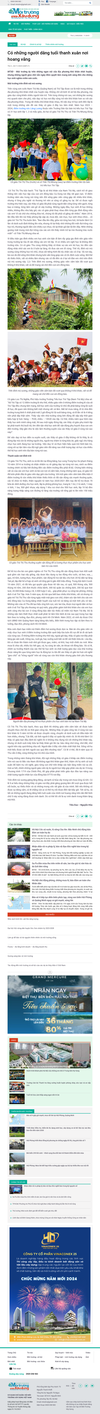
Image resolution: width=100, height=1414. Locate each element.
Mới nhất (11, 1361)
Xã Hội (23, 44)
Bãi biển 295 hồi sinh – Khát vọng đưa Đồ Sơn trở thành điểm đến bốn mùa (55, 1153)
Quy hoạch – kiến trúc (64, 1353)
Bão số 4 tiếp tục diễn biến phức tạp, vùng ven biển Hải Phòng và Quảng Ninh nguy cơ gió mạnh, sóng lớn (62, 899)
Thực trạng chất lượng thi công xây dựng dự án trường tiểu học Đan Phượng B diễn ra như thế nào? (49, 1067)
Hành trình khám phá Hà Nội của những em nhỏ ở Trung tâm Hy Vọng (52, 1071)
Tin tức (30, 1353)
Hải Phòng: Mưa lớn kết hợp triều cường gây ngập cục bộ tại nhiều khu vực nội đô (57, 1166)
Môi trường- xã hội (34, 1357)
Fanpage (52, 1)
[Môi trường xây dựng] (23, 13)
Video (62, 24)
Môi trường (25, 24)
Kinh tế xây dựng (15, 29)
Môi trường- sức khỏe (36, 1361)
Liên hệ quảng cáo (63, 1368)
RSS (67, 1386)
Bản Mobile (45, 4)
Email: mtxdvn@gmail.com (21, 4)
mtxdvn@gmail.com (49, 1402)
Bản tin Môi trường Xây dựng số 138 (22, 965)
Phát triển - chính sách (33, 29)
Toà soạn (17, 1368)
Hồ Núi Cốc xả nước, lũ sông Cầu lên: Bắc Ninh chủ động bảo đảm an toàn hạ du (61, 831)
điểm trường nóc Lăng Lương (28, 108)
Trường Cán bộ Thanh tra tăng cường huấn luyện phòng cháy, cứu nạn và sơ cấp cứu (58, 1084)
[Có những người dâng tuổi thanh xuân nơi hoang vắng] (86, 66)
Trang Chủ (12, 1353)
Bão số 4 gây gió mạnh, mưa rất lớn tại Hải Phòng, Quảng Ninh (50, 1115)
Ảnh (87, 1357)
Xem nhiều (12, 1357)
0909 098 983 (16, 1)
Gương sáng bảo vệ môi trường (20, 947)
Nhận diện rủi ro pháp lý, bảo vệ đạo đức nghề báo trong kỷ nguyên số (60, 848)
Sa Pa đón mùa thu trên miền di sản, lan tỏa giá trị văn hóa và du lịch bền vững (61, 865)
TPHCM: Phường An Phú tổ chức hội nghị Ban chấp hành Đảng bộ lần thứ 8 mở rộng (44, 1204)
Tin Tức (16, 24)
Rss (42, 1)
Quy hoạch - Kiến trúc (75, 24)
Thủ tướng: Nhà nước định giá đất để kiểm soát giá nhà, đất (34, 1211)
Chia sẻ (71, 66)
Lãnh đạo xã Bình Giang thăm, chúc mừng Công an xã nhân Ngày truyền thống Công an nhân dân (49, 1218)
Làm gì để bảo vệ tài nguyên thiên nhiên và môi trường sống (32, 928)
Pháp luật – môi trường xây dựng (68, 1357)
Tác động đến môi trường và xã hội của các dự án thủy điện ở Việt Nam (36, 956)
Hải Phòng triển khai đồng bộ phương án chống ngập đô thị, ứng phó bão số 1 (56, 1140)
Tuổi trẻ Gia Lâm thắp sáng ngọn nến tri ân (42, 1095)
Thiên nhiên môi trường (54, 44)
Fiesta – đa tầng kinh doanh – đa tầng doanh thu (27, 937)
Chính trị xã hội (35, 44)
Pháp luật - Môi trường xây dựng (45, 24)
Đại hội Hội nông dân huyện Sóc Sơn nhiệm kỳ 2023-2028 (31, 919)
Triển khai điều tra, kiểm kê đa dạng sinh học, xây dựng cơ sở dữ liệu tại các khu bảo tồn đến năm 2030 (58, 1129)
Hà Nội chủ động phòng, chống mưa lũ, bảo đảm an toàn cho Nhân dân (61, 882)
